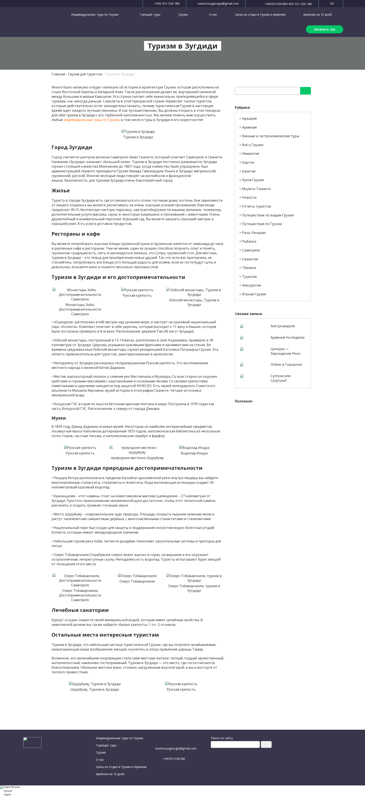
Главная (58, 74)
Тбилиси (249, 267)
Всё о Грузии (252, 145)
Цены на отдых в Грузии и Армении (260, 14)
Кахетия (248, 171)
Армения (249, 127)
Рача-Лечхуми (254, 232)
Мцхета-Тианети (256, 188)
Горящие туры (150, 14)
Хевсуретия (251, 285)
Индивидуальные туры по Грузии (95, 14)
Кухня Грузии (253, 180)
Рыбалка (249, 241)
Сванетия (250, 259)
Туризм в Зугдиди (120, 74)
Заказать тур (324, 29)
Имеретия (250, 153)
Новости (249, 197)
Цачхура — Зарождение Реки (285, 351)
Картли (248, 162)
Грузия (183, 14)
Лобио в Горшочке (286, 364)
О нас (213, 14)
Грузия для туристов (85, 74)
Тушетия (249, 276)
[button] (182, 790)
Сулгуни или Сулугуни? (281, 378)
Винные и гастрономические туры (270, 136)
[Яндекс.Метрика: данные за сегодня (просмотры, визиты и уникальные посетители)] (10, 787)
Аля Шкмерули (283, 326)
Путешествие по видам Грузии (268, 215)
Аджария (249, 118)
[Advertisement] (273, 435)
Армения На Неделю (288, 337)
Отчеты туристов (256, 206)
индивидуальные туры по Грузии (91, 119)
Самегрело (251, 250)
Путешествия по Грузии (262, 223)
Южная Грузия (254, 294)
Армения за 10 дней (317, 14)
